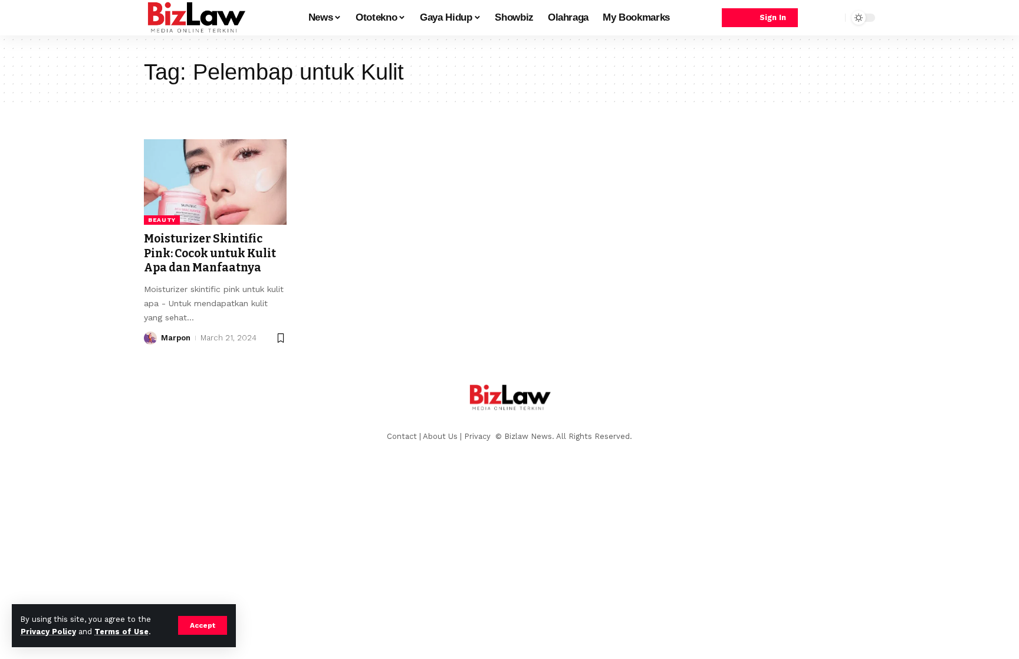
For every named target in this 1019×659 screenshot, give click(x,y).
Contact (402, 436)
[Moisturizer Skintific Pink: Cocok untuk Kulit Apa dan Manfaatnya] (215, 182)
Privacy (478, 436)
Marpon (175, 337)
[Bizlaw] (196, 17)
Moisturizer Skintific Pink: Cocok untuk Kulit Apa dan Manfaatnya (210, 253)
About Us (440, 436)
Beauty (162, 220)
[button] (202, 625)
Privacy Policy (48, 631)
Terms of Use (121, 631)
